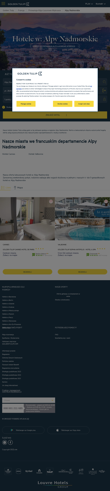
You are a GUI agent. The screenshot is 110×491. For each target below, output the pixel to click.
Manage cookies (26, 103)
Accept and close (84, 103)
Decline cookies (63, 103)
